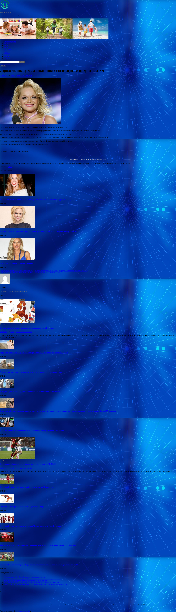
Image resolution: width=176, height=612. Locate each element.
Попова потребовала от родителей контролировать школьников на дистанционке (32, 579)
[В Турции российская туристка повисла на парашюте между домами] (7, 387)
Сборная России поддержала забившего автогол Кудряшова (27, 487)
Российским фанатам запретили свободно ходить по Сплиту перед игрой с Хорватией (38, 545)
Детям (6, 45)
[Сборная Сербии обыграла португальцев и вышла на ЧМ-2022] (17, 458)
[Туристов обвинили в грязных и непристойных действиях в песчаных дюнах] (7, 348)
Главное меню (5, 64)
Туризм (6, 56)
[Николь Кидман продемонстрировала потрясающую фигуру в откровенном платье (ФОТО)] (17, 227)
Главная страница (10, 42)
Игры (6, 47)
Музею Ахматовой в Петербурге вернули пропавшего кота (24, 577)
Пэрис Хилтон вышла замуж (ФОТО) (16, 263)
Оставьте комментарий (24, 76)
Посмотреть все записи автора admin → (14, 291)
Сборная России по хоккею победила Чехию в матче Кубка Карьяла (30, 526)
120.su (10, 167)
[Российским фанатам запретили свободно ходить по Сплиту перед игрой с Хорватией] (7, 541)
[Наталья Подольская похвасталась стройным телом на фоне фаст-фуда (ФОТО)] (17, 195)
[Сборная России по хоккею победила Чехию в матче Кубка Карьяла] (7, 522)
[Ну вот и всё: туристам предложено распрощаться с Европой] (17, 322)
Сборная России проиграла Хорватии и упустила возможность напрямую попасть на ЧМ (40, 565)
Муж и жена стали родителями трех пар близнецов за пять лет (25, 581)
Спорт (6, 54)
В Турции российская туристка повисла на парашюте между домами (30, 391)
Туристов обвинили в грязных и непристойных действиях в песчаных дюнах (34, 353)
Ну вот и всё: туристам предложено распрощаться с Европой (27, 328)
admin (13, 76)
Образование (8, 51)
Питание (7, 53)
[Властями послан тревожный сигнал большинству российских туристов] (7, 426)
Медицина (7, 49)
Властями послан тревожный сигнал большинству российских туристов (32, 430)
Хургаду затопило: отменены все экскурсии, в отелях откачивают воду (31, 372)
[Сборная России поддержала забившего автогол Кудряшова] (7, 483)
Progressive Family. (6, 12)
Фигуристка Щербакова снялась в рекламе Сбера (22, 506)
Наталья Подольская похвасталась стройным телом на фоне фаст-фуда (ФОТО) (35, 199)
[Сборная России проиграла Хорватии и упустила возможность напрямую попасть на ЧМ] (7, 561)
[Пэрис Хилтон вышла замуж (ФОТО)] (17, 259)
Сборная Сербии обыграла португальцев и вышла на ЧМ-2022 (28, 464)
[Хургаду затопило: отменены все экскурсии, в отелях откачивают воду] (7, 368)
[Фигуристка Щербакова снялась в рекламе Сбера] (7, 502)
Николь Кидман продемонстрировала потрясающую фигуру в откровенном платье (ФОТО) (41, 231)
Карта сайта (8, 58)
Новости (7, 43)
